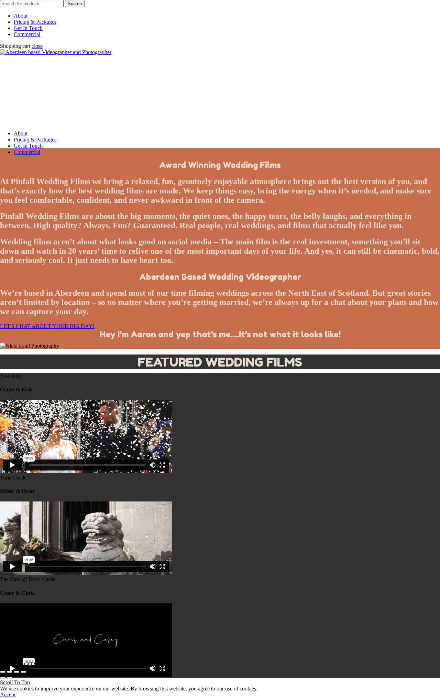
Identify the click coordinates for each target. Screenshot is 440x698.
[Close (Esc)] (3, 672)
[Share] (9, 672)
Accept (7, 695)
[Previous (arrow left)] (3, 678)
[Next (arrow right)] (9, 678)
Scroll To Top (15, 682)
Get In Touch (28, 28)
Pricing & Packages (35, 22)
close (37, 46)
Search (75, 3)
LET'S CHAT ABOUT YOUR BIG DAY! (47, 326)
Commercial (27, 34)
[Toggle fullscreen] (16, 672)
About (21, 16)
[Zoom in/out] (23, 672)
